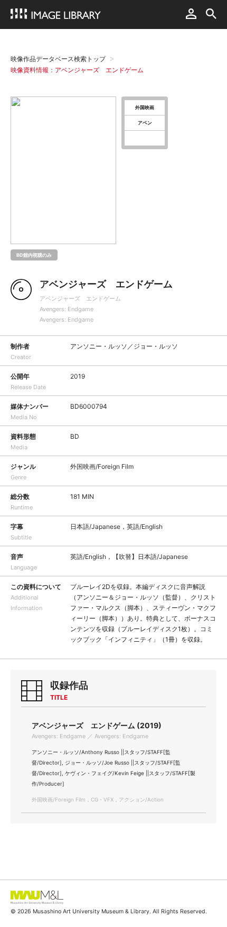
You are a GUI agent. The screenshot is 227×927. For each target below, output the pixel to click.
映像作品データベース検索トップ (58, 59)
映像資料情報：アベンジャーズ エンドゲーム (77, 70)
